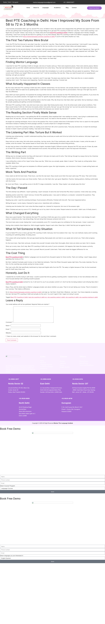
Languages (45, 7)
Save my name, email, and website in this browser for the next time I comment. (31, 336)
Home (28, 7)
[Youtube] (91, 371)
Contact (74, 7)
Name (8, 325)
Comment (9, 322)
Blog (67, 7)
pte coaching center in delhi (56, 297)
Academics (57, 7)
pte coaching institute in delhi (88, 297)
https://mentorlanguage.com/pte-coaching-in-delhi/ (39, 36)
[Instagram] (82, 371)
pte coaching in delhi (72, 297)
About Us (36, 7)
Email (8, 329)
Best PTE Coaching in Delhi (19, 297)
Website (8, 333)
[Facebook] (86, 371)
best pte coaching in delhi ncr (37, 297)
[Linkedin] (96, 371)
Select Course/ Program (7, 486)
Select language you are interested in (11, 555)
